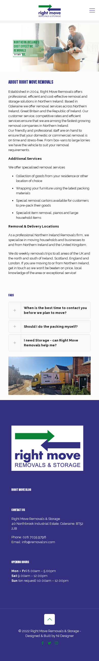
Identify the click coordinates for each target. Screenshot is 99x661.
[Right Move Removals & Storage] (49, 10)
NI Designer (65, 636)
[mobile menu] (92, 10)
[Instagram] (56, 643)
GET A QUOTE (17, 55)
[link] (49, 310)
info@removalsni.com (38, 542)
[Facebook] (42, 643)
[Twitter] (49, 643)
